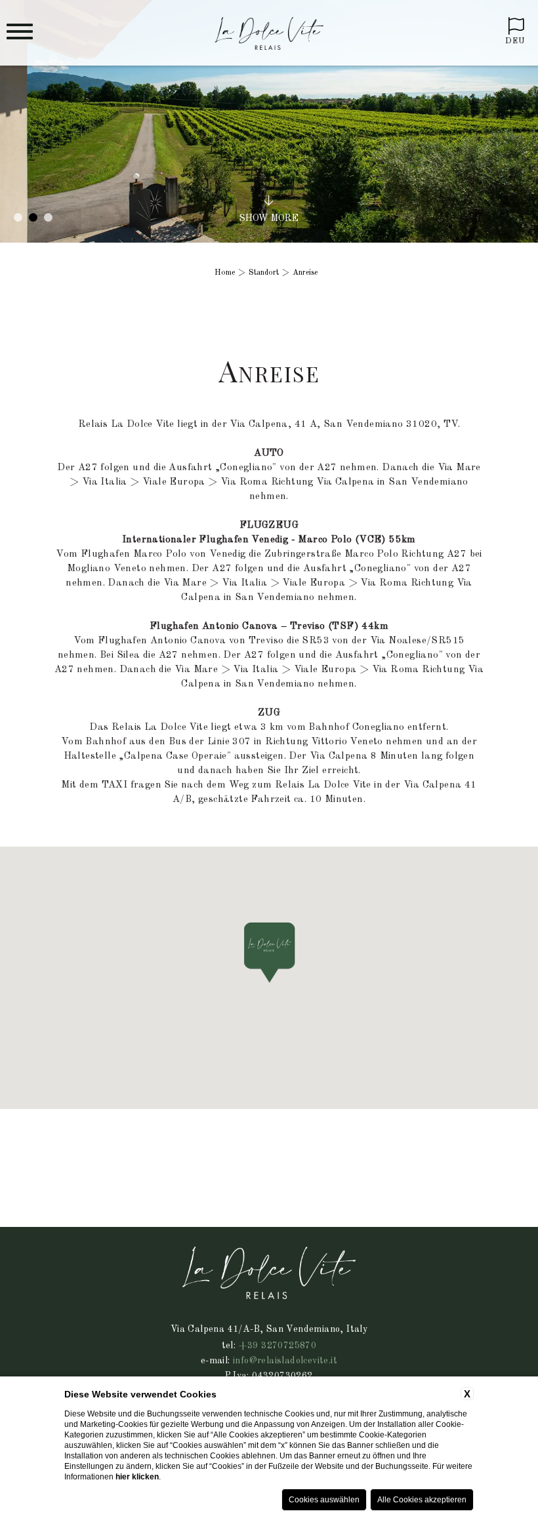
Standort (264, 273)
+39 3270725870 (278, 1345)
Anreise (305, 273)
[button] (269, 952)
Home (225, 273)
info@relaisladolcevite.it (285, 1360)
